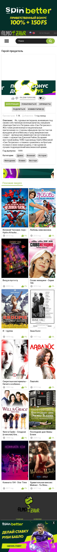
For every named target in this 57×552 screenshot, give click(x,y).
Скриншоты (45, 104)
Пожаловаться (29, 104)
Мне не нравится (16, 98)
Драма (20, 156)
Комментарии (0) (36, 109)
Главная (19, 519)
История (42, 156)
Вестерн (33, 161)
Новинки (38, 519)
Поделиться (19, 109)
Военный (31, 156)
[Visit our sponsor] (28, 87)
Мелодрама (10, 161)
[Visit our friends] (28, 173)
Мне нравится (12, 98)
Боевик (22, 161)
